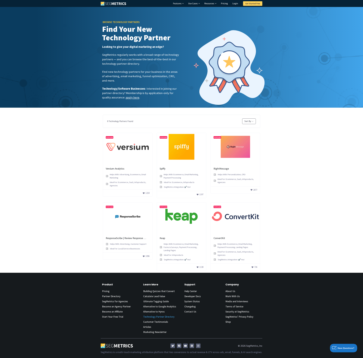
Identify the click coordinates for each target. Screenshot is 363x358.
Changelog (190, 306)
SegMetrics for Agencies (115, 301)
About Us (230, 291)
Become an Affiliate (112, 311)
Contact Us (190, 311)
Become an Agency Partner (116, 306)
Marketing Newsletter (155, 332)
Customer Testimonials (155, 321)
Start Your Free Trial (112, 316)
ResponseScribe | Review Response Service (128, 238)
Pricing (105, 291)
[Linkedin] (192, 346)
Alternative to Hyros (154, 311)
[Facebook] (179, 346)
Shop (228, 321)
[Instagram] (198, 346)
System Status (192, 301)
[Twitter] (172, 346)
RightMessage (221, 168)
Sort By (247, 121)
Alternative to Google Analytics (159, 306)
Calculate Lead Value (154, 296)
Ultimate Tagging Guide (156, 301)
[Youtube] (185, 346)
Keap (162, 238)
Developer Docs (192, 296)
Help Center (190, 291)
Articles (147, 326)
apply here (132, 97)
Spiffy (162, 168)
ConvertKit (219, 238)
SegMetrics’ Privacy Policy (239, 316)
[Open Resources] (215, 3)
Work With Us (232, 296)
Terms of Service (234, 306)
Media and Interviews (236, 301)
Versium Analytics (115, 168)
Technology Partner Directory (158, 316)
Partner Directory (111, 296)
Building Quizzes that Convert (159, 291)
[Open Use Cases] (199, 3)
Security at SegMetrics (237, 311)
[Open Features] (183, 3)
